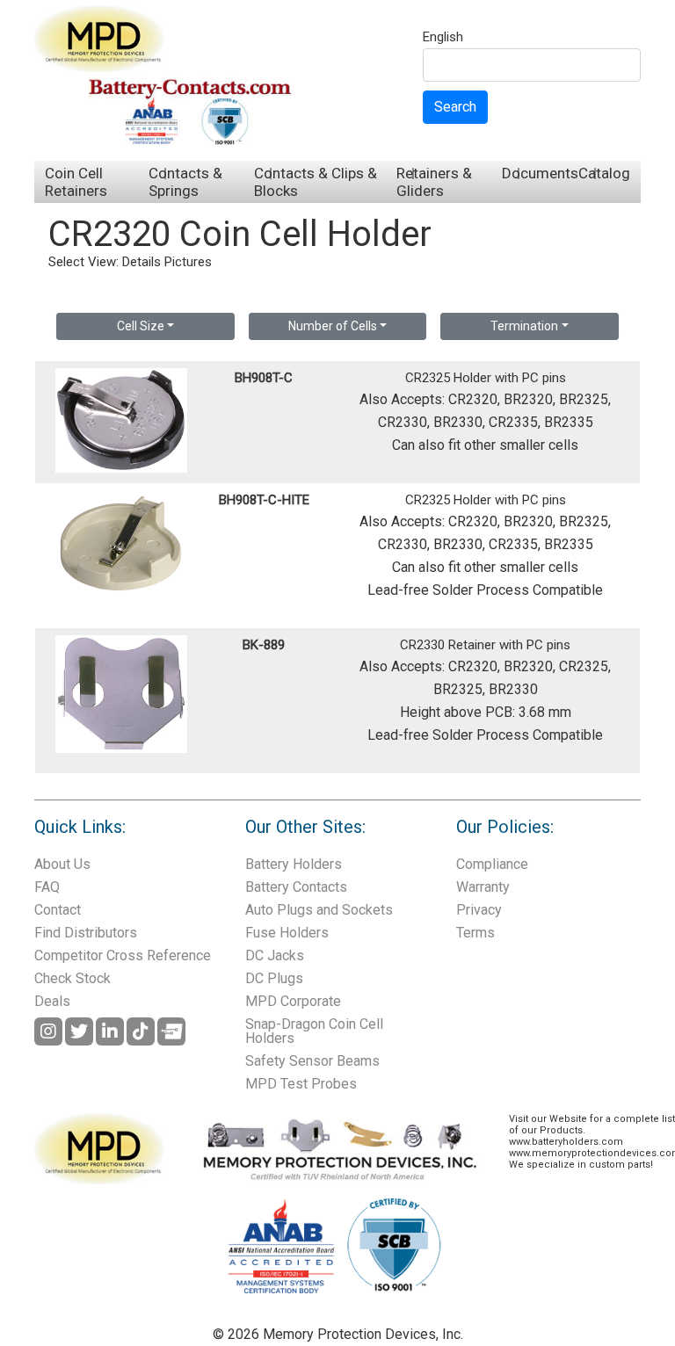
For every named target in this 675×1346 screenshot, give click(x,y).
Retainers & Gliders (434, 181)
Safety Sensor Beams (312, 1061)
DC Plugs (274, 978)
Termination (524, 326)
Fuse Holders (287, 932)
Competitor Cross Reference (122, 955)
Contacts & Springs (185, 181)
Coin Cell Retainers (76, 181)
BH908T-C (264, 378)
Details (141, 262)
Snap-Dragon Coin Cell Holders (314, 1031)
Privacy (479, 909)
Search (455, 106)
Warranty (483, 887)
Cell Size (140, 326)
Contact (57, 909)
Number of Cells (332, 326)
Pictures (188, 262)
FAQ (47, 887)
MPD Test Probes (301, 1083)
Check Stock (72, 978)
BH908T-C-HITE (264, 500)
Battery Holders (293, 864)
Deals (52, 1001)
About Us (62, 864)
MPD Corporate (293, 1001)
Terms (475, 932)
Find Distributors (85, 932)
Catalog (604, 173)
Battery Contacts (296, 887)
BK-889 (264, 645)
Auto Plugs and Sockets (319, 909)
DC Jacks (274, 955)
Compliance (492, 864)
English (443, 38)
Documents (540, 173)
